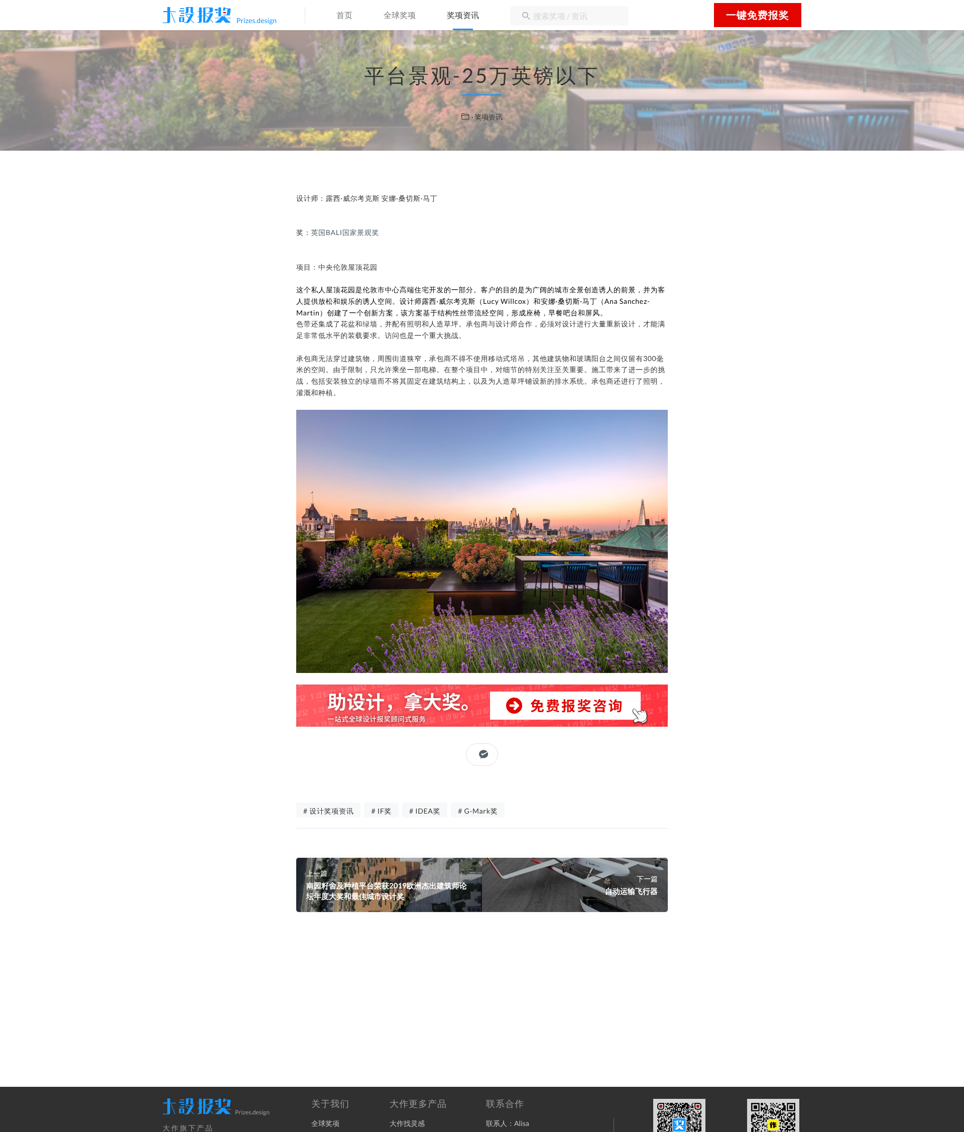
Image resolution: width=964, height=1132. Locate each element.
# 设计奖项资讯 (328, 811)
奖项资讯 (463, 16)
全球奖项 (400, 16)
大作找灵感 (407, 1123)
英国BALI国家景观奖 (345, 232)
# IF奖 (381, 811)
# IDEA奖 (424, 811)
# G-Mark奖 (478, 811)
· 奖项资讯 (487, 116)
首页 (344, 16)
